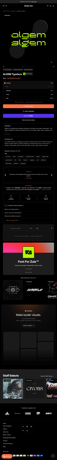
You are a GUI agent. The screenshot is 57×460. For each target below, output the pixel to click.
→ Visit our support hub (11, 220)
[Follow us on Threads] (27, 426)
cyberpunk (20, 156)
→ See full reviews (45, 189)
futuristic (25, 160)
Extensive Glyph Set (18, 69)
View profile (28, 272)
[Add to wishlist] (21, 282)
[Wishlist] (47, 5)
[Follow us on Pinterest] (23, 431)
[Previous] (3, 66)
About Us (5, 432)
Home (4, 11)
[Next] (53, 66)
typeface (16, 163)
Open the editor (28, 325)
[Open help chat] (53, 456)
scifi (38, 160)
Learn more (34, 1)
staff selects (8, 163)
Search (5, 429)
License (5, 440)
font (15, 160)
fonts (20, 160)
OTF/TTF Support (8, 69)
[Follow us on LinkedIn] (27, 431)
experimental (8, 160)
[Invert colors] (51, 228)
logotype (32, 160)
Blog (4, 446)
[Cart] (53, 5)
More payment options (28, 120)
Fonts (8, 11)
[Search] (6, 5)
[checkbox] (28, 83)
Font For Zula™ (28, 261)
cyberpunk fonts (30, 156)
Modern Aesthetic (28, 69)
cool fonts (7, 156)
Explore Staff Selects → (47, 376)
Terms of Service (8, 443)
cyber (14, 156)
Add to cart (29, 106)
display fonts (45, 156)
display (38, 156)
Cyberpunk (13, 11)
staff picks (43, 160)
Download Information (9, 437)
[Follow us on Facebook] (23, 426)
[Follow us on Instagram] (31, 426)
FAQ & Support (7, 426)
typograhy (23, 163)
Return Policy (7, 435)
